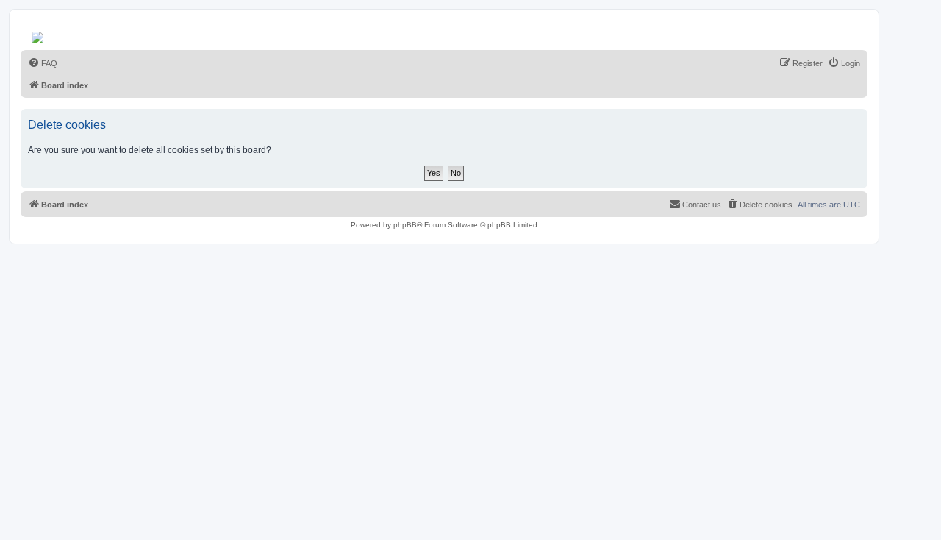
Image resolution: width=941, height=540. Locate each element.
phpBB (405, 225)
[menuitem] (42, 63)
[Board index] (38, 33)
